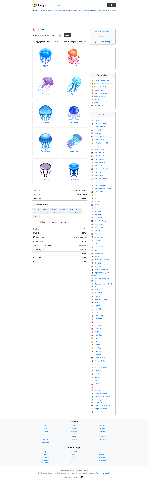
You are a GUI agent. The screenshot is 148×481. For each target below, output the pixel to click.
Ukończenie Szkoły (99, 361)
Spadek (95, 344)
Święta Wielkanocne (99, 408)
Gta (94, 208)
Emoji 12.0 (45, 457)
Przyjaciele (96, 322)
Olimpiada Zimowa (99, 299)
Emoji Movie (97, 191)
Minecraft (96, 266)
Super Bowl (96, 351)
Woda (94, 380)
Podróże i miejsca (84, 10)
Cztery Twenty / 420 (99, 143)
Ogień (94, 102)
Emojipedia (74, 179)
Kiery (94, 243)
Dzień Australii (97, 152)
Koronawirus (97, 247)
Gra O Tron (96, 214)
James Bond (97, 237)
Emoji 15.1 (45, 463)
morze (62, 213)
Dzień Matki (97, 165)
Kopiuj (67, 34)
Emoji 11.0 (102, 455)
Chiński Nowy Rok (99, 393)
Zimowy (95, 390)
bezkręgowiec (43, 209)
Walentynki (96, 370)
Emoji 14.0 (74, 460)
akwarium (37, 213)
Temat (102, 114)
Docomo (74, 439)
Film (94, 198)
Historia (95, 230)
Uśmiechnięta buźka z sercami (103, 84)
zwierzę (36, 216)
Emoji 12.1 (74, 457)
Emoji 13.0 (102, 457)
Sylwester (96, 354)
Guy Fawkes (97, 217)
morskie (53, 213)
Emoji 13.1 (45, 460)
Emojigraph (45, 5)
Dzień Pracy (97, 182)
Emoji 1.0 (45, 452)
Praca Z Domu (97, 309)
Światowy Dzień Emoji (100, 396)
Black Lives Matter (99, 123)
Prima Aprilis (97, 315)
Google (74, 65)
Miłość (95, 289)
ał (34, 209)
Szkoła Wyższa (98, 357)
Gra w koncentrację (102, 41)
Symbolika (107, 10)
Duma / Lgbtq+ (98, 149)
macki (46, 213)
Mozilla (74, 437)
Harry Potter (97, 227)
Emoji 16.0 (74, 463)
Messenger (74, 431)
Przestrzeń (96, 318)
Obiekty (99, 10)
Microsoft (74, 122)
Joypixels (74, 151)
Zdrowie (95, 387)
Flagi (113, 10)
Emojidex (74, 434)
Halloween (96, 224)
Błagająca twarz (98, 90)
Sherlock (95, 341)
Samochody (97, 335)
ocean (69, 213)
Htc (102, 434)
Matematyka (97, 253)
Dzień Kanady (97, 159)
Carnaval (96, 130)
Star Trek (96, 348)
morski (71, 209)
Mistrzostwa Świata (99, 269)
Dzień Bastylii (97, 156)
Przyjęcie (96, 325)
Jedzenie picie (73, 10)
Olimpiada (96, 296)
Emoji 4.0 (45, 455)
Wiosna (95, 377)
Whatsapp (45, 151)
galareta (54, 209)
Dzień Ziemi (97, 175)
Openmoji (45, 179)
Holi (94, 234)
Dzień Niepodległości (100, 169)
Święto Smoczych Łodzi (101, 405)
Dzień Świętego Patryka (101, 188)
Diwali (95, 146)
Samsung (45, 122)
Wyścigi (95, 383)
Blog (102, 36)
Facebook (45, 94)
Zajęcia (93, 10)
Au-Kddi (45, 439)
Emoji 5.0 (74, 455)
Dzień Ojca (96, 172)
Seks (94, 338)
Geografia (96, 211)
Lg (45, 437)
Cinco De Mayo (98, 136)
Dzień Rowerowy (98, 185)
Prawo (95, 312)
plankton (77, 213)
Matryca (95, 256)
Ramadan (96, 328)
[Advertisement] (74, 21)
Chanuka (96, 133)
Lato (94, 250)
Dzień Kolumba (98, 162)
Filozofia (95, 201)
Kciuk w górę (96, 99)
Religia (95, 331)
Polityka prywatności (103, 473)
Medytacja (96, 263)
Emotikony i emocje (38, 10)
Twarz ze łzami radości (100, 80)
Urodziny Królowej (99, 367)
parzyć (78, 209)
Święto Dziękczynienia (100, 412)
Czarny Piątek (97, 139)
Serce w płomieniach (99, 93)
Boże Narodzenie (98, 126)
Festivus (95, 195)
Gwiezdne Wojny (98, 221)
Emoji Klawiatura (102, 31)
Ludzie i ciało (49, 10)
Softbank (102, 437)
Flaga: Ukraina (97, 105)
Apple (45, 65)
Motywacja (96, 292)
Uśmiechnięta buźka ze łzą (101, 87)
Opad (94, 302)
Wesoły (95, 374)
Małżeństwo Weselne (100, 260)
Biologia (95, 120)
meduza (62, 209)
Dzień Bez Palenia (99, 178)
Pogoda (95, 305)
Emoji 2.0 (74, 452)
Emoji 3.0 (102, 452)
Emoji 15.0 (102, 460)
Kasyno (95, 240)
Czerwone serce (98, 96)
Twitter (74, 94)
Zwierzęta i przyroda (61, 10)
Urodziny (96, 364)
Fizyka (95, 204)
